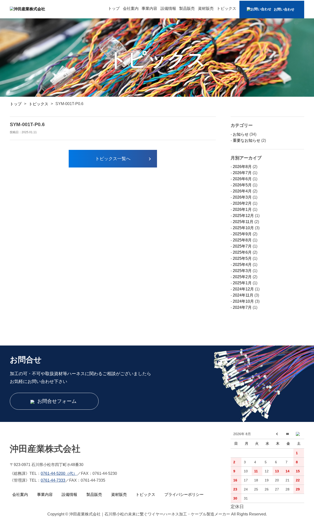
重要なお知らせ (246, 140)
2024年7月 (242, 307)
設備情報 (168, 8)
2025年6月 (242, 252)
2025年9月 (242, 234)
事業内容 (149, 8)
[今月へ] (288, 434)
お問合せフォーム (56, 401)
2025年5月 (242, 258)
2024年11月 (243, 295)
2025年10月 (243, 228)
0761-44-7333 (53, 480)
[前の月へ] (278, 434)
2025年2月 (242, 277)
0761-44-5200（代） (59, 473)
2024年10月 (243, 301)
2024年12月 (243, 289)
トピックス (226, 8)
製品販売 (187, 8)
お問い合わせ (284, 9)
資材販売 (206, 8)
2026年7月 (242, 173)
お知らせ (241, 134)
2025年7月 (242, 246)
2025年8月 (242, 240)
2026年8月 (242, 167)
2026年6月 (242, 179)
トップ (114, 8)
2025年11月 (243, 222)
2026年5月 (242, 185)
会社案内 (131, 8)
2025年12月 (243, 216)
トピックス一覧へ (113, 158)
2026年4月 (242, 191)
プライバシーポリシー (184, 494)
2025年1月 (242, 283)
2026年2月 (242, 203)
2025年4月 (242, 264)
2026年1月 (242, 209)
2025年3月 (242, 271)
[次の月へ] (298, 434)
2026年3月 (242, 197)
